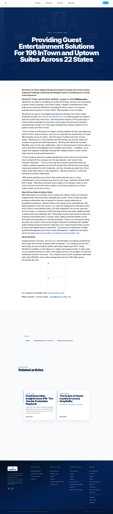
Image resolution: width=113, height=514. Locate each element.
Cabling (52, 476)
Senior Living (92, 500)
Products (37, 3)
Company (60, 3)
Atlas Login (71, 3)
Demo (105, 2)
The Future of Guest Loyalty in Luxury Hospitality (71, 398)
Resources (49, 3)
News (49, 32)
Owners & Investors (94, 481)
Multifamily (92, 502)
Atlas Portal (102, 511)
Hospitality (92, 497)
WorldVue (49, 241)
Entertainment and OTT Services (43, 340)
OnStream (33, 479)
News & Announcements (76, 489)
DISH (24, 185)
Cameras (52, 479)
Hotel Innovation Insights (76, 484)
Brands (27, 340)
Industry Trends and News (65, 340)
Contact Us (92, 492)
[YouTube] (12, 488)
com (62, 293)
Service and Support (94, 489)
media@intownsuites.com (60, 297)
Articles (72, 476)
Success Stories (74, 481)
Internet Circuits (54, 473)
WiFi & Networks (54, 471)
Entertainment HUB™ (36, 471)
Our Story (91, 473)
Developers (92, 487)
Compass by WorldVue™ (37, 473)
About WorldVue (93, 471)
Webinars (72, 479)
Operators (92, 484)
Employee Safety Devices (57, 481)
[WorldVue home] (5, 3)
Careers (91, 476)
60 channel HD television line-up (52, 117)
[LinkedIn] (9, 488)
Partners (91, 479)
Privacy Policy (87, 511)
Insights (72, 473)
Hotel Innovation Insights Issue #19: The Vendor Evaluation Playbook (39, 399)
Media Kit (72, 487)
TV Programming (35, 476)
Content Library (74, 471)
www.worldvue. (54, 293)
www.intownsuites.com (45, 233)
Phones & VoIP (54, 484)
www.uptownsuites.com (69, 233)
